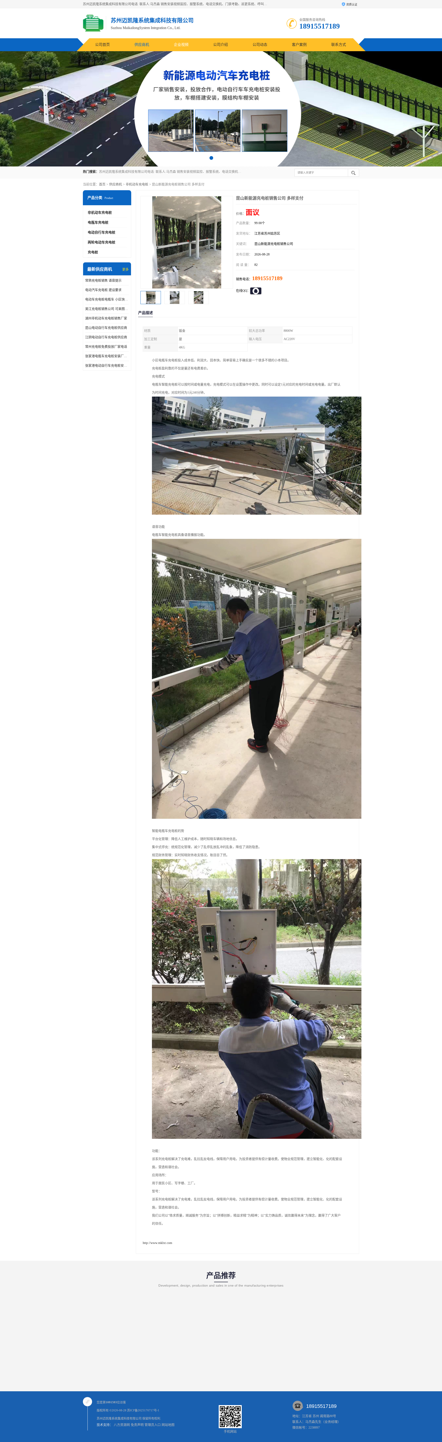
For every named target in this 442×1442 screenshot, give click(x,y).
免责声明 (137, 1425)
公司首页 (102, 45)
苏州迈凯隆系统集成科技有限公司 (119, 1418)
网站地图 (168, 1425)
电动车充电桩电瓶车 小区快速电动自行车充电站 (107, 299)
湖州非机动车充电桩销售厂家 (106, 318)
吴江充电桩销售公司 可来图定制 (107, 309)
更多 (125, 269)
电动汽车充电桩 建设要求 (103, 290)
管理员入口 (153, 1425)
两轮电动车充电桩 (101, 242)
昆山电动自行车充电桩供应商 (106, 327)
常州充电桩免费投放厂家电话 (106, 346)
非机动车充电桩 (137, 184)
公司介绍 (220, 45)
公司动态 (260, 45)
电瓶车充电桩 (98, 222)
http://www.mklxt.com (157, 1243)
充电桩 (93, 252)
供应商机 (141, 45)
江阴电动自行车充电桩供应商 (106, 337)
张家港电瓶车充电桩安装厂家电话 (107, 356)
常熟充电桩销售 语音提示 (103, 280)
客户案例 (299, 45)
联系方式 (338, 45)
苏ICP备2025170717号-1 (143, 1410)
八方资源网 (122, 1425)
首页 (102, 184)
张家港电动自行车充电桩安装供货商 (107, 365)
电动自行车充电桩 (101, 232)
